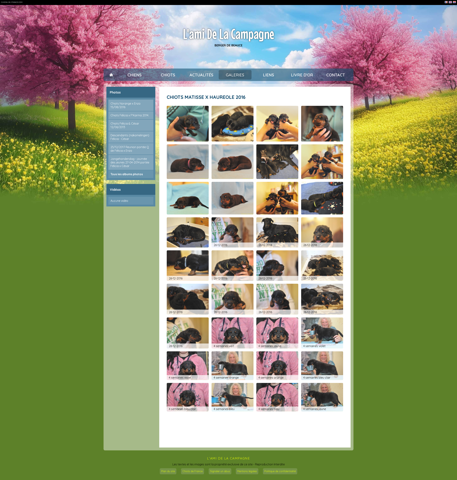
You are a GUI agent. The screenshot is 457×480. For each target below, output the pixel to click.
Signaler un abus (220, 471)
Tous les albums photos (127, 174)
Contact (335, 74)
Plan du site (168, 471)
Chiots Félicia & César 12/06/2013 (125, 125)
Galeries (235, 74)
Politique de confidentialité (280, 471)
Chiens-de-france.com (11, 2)
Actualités (201, 74)
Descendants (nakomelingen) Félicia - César (130, 137)
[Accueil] (111, 75)
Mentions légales (247, 471)
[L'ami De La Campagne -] (188, 124)
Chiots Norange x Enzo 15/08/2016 (125, 105)
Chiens (134, 74)
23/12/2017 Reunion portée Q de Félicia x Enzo (130, 148)
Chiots (168, 74)
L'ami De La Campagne (228, 34)
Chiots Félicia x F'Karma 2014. (130, 115)
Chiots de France (192, 471)
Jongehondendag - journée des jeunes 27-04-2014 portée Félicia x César (130, 162)
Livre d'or (302, 74)
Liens (268, 74)
